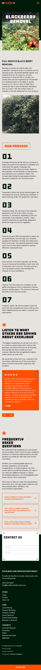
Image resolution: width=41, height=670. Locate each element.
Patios (4, 633)
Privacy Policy (6, 648)
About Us (5, 600)
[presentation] (5, 415)
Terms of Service (7, 651)
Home (4, 595)
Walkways (5, 638)
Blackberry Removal (9, 620)
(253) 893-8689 (8, 583)
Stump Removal (8, 615)
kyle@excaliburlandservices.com (14, 585)
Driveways (6, 630)
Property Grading (8, 613)
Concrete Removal (9, 628)
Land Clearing (7, 608)
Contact (5, 597)
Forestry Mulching (8, 610)
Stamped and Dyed (9, 635)
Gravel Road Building (9, 618)
